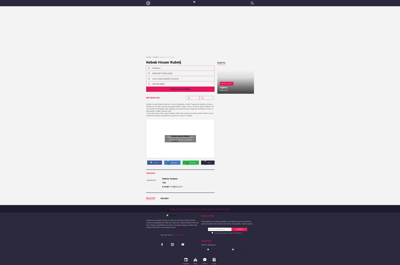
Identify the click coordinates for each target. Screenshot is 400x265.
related (150, 198)
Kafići (237, 83)
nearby (165, 198)
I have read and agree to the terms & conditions (228, 233)
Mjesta (155, 57)
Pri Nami (238, 87)
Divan (148, 57)
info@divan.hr (178, 235)
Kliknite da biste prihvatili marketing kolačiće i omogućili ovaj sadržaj (180, 138)
